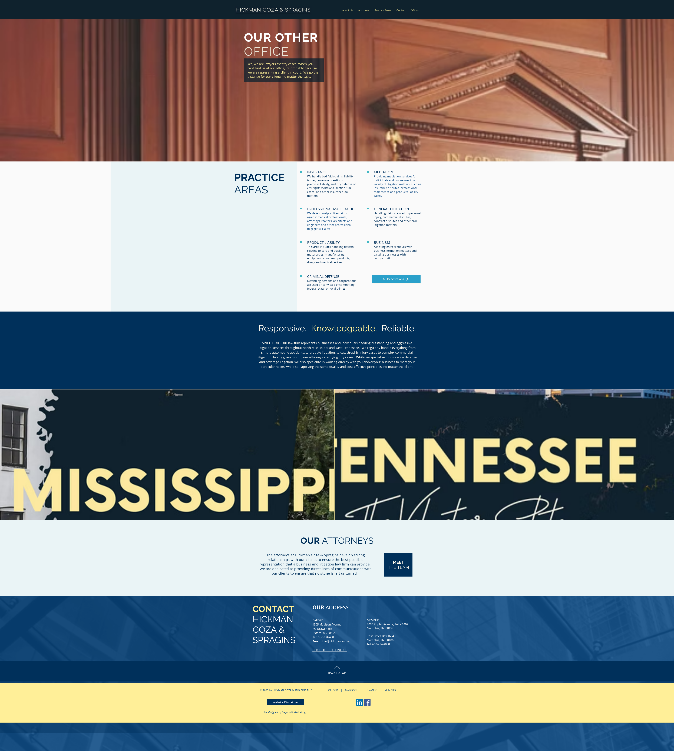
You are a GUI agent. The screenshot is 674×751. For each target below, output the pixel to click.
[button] (285, 702)
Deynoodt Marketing (294, 712)
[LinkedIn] (359, 702)
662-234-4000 (326, 637)
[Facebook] (367, 702)
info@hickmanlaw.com (336, 641)
